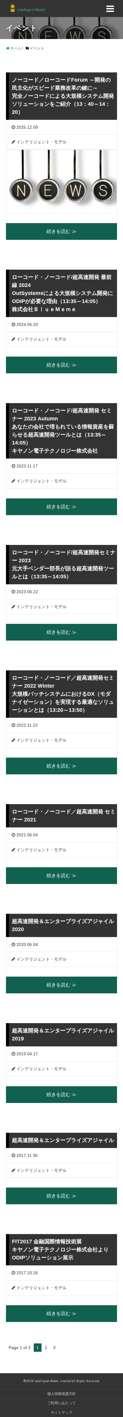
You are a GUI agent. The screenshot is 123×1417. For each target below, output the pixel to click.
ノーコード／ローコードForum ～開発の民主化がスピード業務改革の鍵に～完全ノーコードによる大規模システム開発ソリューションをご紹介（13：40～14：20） (63, 96)
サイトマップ (61, 1412)
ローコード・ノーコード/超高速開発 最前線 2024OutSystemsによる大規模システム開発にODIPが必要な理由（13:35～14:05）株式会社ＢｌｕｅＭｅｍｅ (62, 293)
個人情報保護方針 (61, 1394)
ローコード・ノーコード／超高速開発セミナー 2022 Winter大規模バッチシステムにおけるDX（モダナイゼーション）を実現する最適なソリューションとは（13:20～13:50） (63, 694)
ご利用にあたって (61, 1403)
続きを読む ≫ (61, 231)
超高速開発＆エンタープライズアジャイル (63, 1140)
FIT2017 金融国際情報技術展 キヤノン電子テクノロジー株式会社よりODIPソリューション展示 (60, 1250)
